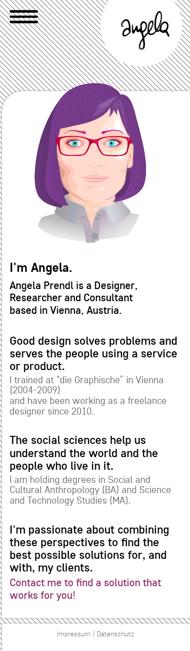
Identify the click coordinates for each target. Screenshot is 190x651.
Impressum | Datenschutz (95, 634)
